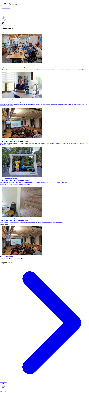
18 (3, 263)
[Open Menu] (1, 6)
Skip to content (2, 0)
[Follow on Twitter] (1, 22)
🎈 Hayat (5, 64)
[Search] (15, 25)
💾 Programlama (14, 99)
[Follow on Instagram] (2, 22)
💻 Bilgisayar (6, 99)
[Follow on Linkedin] (4, 22)
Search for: (2, 25)
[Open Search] (2, 24)
